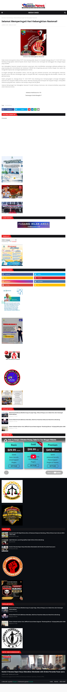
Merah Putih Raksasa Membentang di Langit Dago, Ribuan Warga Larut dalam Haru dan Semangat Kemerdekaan (36, 413)
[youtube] (17, 285)
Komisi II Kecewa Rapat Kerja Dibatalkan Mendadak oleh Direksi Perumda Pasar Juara (32, 546)
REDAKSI (56, 681)
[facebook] (17, 274)
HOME (51, 681)
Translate (14, 241)
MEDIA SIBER (62, 681)
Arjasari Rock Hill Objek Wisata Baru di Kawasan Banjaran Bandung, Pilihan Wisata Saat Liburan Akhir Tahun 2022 (37, 533)
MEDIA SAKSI (33, 12)
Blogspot (15, 681)
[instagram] (17, 281)
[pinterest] (49, 277)
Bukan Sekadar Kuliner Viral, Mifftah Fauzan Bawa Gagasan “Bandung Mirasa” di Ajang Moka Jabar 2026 (37, 426)
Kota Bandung (9, 17)
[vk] (49, 281)
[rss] (17, 277)
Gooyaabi (31, 681)
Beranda (4, 17)
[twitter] (49, 274)
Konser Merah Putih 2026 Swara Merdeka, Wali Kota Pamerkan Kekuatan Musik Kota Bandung (34, 419)
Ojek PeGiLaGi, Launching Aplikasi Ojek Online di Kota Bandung (26, 540)
